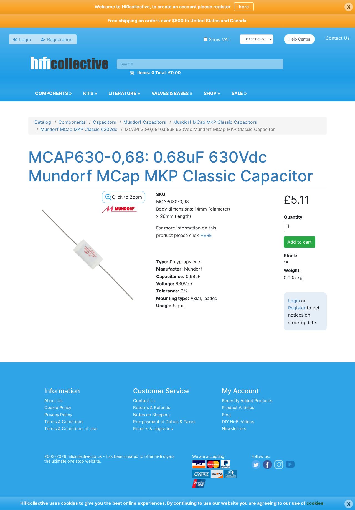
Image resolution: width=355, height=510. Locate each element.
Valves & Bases (171, 93)
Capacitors (104, 122)
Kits (90, 93)
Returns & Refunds (151, 407)
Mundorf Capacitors (144, 122)
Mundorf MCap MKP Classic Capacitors (215, 122)
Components (53, 93)
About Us (53, 400)
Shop (212, 93)
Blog (226, 414)
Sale (239, 93)
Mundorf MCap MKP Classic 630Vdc (78, 129)
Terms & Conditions (63, 421)
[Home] (69, 64)
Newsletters (234, 428)
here (244, 6)
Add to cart (299, 242)
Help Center (299, 39)
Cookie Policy (57, 407)
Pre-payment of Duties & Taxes (164, 421)
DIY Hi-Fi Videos (238, 421)
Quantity (293, 217)
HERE (206, 235)
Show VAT (219, 39)
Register (296, 307)
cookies (314, 503)
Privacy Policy (58, 414)
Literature (124, 93)
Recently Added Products (247, 400)
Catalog (42, 122)
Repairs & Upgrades (153, 428)
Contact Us (337, 38)
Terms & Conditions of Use (70, 428)
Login (294, 300)
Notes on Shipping (151, 414)
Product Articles (238, 407)
